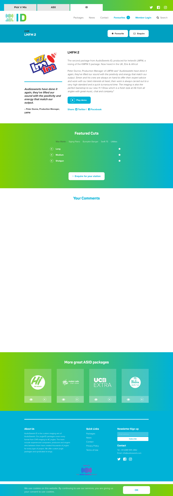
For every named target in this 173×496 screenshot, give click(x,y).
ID (86, 7)
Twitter (81, 109)
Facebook (96, 109)
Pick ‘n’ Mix (20, 7)
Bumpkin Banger (90, 141)
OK (136, 490)
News (92, 17)
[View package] (31, 399)
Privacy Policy (92, 446)
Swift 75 (104, 141)
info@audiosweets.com (132, 453)
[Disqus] (86, 239)
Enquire (141, 33)
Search (164, 17)
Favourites (121, 17)
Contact (104, 17)
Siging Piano (74, 141)
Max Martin (61, 141)
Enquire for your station (87, 176)
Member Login (143, 17)
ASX (53, 7)
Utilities (114, 141)
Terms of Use (92, 450)
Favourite (119, 33)
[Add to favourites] (119, 149)
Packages (79, 17)
